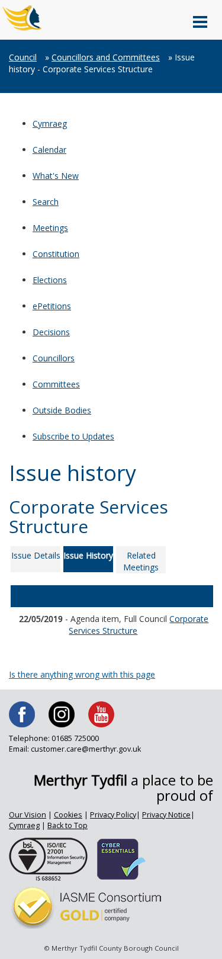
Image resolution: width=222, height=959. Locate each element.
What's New (56, 175)
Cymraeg (50, 123)
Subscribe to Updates (73, 436)
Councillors (54, 358)
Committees (56, 384)
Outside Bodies (62, 410)
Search (46, 201)
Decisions (51, 332)
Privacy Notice (166, 815)
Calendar (49, 149)
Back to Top (67, 825)
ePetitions (52, 306)
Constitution (56, 253)
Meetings (50, 227)
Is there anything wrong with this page (82, 674)
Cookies (68, 815)
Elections (50, 280)
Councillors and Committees (106, 57)
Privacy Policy (113, 815)
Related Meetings (141, 561)
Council (23, 57)
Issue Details (35, 555)
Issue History (88, 555)
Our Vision (27, 815)
